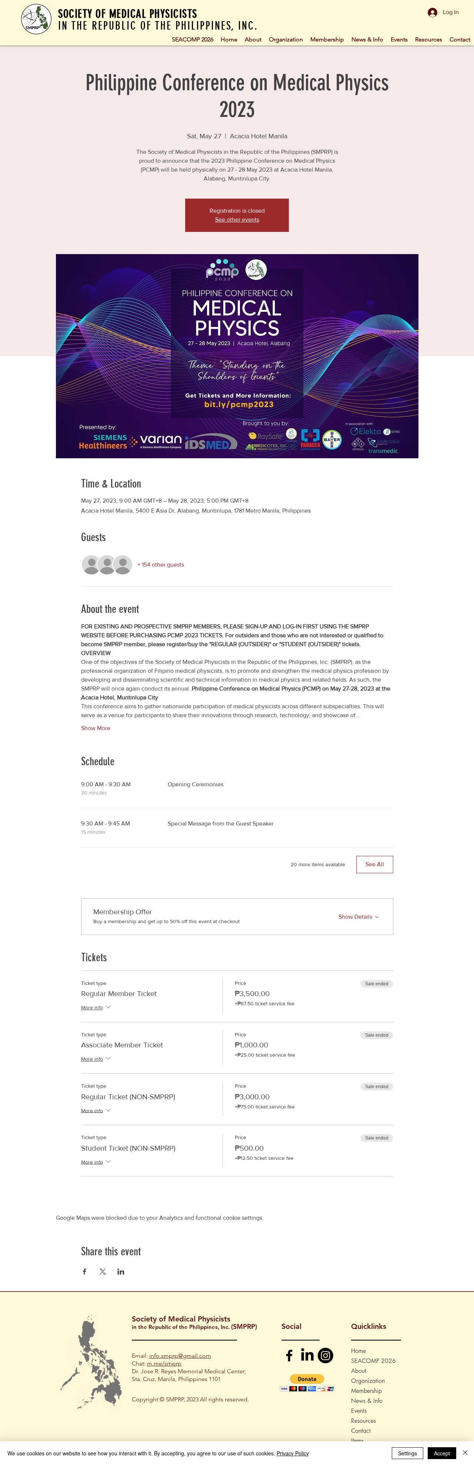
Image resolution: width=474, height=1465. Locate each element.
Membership (366, 1391)
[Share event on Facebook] (84, 1272)
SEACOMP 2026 (373, 1361)
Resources (363, 1421)
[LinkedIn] (307, 1355)
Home (358, 1351)
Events (359, 1411)
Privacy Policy (293, 1453)
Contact (361, 1431)
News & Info (367, 1401)
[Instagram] (325, 1355)
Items (357, 1441)
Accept (442, 1453)
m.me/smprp (164, 1363)
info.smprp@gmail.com (180, 1355)
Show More (95, 728)
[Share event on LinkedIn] (120, 1272)
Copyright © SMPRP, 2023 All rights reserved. (190, 1399)
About (358, 1371)
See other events (237, 219)
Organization (368, 1381)
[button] (286, 39)
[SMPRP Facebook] (289, 1355)
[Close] (465, 1453)
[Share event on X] (102, 1272)
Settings (407, 1453)
